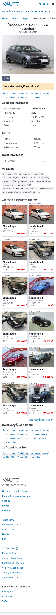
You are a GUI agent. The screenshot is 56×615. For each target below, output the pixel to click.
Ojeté (44, 434)
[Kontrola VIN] (40, 3)
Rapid (26, 18)
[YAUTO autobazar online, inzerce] (11, 4)
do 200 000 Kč (9, 97)
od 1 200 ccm (24, 438)
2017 (27, 97)
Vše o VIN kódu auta (12, 567)
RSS (4, 539)
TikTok (5, 601)
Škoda (15, 18)
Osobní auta (8, 11)
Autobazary (23, 11)
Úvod (5, 18)
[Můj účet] (48, 3)
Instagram (7, 591)
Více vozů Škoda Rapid (40, 419)
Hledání (6, 534)
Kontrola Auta (9, 553)
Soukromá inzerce (40, 11)
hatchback (35, 93)
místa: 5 (36, 438)
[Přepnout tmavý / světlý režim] (53, 4)
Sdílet (6, 78)
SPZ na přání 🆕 (10, 548)
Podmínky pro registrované (16, 495)
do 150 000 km (9, 438)
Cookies (6, 500)
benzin (45, 93)
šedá (44, 438)
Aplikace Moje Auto (12, 558)
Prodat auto (8, 529)
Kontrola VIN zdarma (13, 562)
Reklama (6, 510)
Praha (20, 97)
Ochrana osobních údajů (15, 491)
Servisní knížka (9, 442)
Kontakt (6, 505)
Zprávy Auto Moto (11, 572)
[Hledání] (44, 3)
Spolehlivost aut (10, 577)
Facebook (7, 596)
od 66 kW (36, 97)
